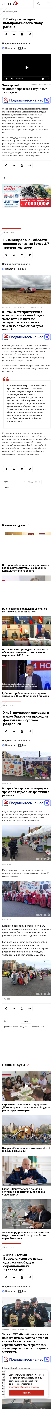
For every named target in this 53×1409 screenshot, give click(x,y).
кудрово (26, 1021)
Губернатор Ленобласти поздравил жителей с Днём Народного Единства (25, 695)
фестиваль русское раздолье (15, 1027)
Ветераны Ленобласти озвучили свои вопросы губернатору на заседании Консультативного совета (25, 568)
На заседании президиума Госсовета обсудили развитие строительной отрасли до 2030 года (25, 652)
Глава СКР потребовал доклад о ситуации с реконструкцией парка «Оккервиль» (23, 1192)
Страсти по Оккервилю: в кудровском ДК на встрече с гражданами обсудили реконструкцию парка (26, 1107)
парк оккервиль (38, 1027)
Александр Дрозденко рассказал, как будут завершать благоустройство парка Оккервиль (25, 1235)
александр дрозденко (31, 482)
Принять (26, 1392)
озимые (7, 487)
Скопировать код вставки (40, 84)
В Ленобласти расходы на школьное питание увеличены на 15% (24, 610)
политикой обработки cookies (23, 1387)
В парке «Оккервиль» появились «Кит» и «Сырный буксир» (26, 1149)
